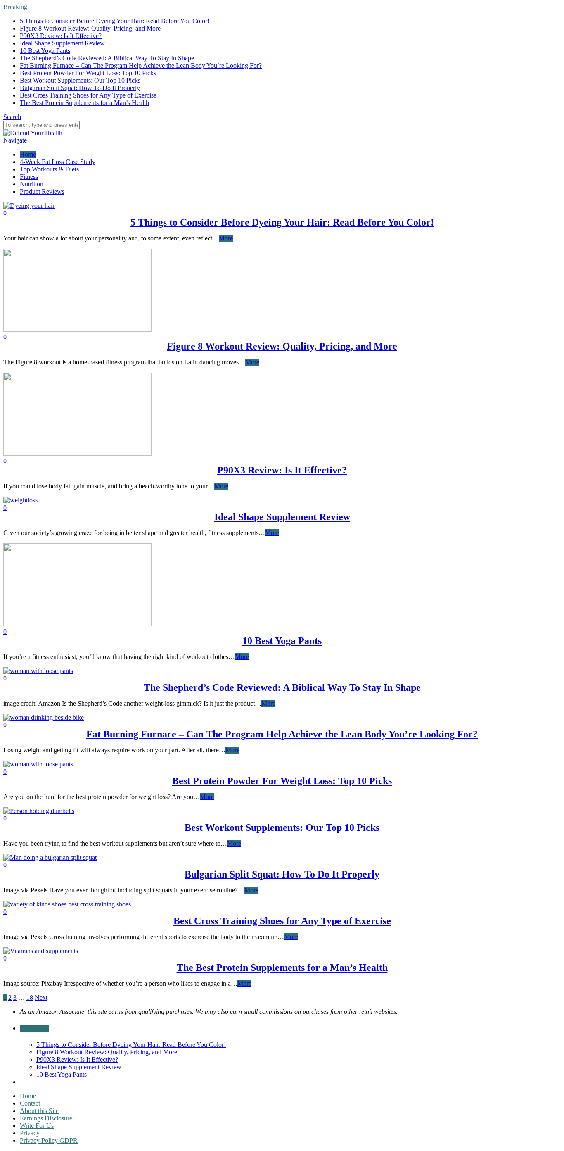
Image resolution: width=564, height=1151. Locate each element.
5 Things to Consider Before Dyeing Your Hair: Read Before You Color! (114, 20)
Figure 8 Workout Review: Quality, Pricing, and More (90, 28)
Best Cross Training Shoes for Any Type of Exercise (88, 95)
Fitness (29, 176)
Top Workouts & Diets (49, 169)
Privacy (30, 1133)
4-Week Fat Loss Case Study (57, 161)
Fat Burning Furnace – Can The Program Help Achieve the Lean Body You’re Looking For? (141, 65)
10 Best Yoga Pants (45, 50)
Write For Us (37, 1125)
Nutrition (31, 184)
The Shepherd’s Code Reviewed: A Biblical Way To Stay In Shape (107, 58)
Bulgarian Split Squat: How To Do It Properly (80, 87)
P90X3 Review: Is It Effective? (61, 35)
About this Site (39, 1110)
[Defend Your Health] (32, 132)
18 (29, 997)
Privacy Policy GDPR (49, 1140)
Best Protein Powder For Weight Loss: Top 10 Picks (88, 72)
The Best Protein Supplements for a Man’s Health (84, 102)
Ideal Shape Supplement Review (62, 43)
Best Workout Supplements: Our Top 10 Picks (80, 80)
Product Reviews (42, 191)
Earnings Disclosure (46, 1118)
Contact (30, 1103)
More (226, 238)
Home (28, 154)
